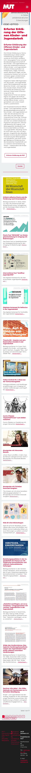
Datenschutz (15, 2)
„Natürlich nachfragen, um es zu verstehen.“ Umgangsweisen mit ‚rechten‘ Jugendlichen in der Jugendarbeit (15, 606)
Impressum (21, 2)
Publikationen (15, 735)
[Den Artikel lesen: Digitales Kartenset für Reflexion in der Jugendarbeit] (15, 296)
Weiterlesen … (11, 209)
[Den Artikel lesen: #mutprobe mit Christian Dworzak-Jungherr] (15, 475)
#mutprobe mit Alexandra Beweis (13, 451)
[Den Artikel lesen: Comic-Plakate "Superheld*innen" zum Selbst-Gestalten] (15, 404)
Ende (13, 718)
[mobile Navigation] (27, 7)
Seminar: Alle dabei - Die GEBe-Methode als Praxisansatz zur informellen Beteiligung (15, 690)
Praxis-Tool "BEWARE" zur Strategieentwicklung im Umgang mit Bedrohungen (15, 236)
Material (15, 733)
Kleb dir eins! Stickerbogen (13, 523)
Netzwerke (5, 740)
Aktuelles (5, 738)
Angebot (16, 731)
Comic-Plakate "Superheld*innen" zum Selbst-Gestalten (14, 417)
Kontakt (8, 2)
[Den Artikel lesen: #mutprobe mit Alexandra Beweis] (15, 438)
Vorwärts (6, 718)
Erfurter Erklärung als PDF (15, 155)
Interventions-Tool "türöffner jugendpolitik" (13, 274)
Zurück (20, 166)
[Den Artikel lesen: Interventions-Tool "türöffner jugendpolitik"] (15, 261)
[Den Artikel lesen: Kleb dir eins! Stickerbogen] (15, 511)
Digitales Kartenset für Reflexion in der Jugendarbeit (15, 308)
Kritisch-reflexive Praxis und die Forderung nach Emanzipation (15, 198)
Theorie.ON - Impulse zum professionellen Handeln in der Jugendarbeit (14, 341)
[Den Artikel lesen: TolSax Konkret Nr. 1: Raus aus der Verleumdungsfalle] (15, 368)
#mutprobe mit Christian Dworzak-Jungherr (12, 487)
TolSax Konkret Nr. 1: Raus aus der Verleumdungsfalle (14, 380)
